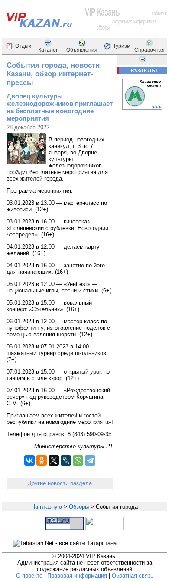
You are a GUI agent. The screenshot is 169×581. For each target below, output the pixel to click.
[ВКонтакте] (29, 460)
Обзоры (79, 506)
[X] (54, 460)
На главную (46, 506)
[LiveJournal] (66, 460)
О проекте (29, 575)
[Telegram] (90, 460)
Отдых (23, 46)
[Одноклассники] (41, 460)
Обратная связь (132, 575)
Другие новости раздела (60, 483)
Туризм (121, 46)
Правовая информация (77, 575)
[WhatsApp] (78, 460)
